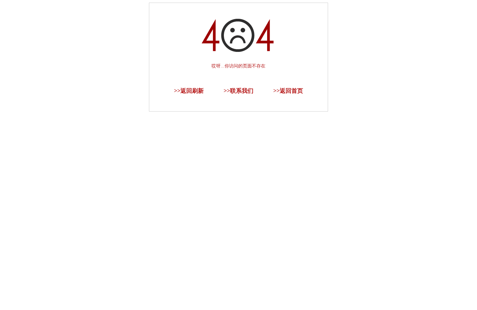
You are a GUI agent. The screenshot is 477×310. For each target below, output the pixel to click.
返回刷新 (192, 91)
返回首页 (291, 91)
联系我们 (241, 91)
